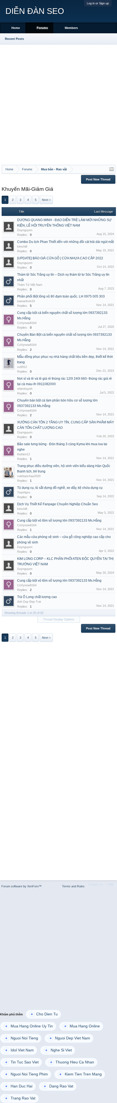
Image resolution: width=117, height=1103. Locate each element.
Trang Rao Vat (20, 1098)
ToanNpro (23, 492)
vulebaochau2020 (29, 476)
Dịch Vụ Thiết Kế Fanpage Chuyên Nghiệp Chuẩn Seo (57, 504)
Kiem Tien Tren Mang (80, 1074)
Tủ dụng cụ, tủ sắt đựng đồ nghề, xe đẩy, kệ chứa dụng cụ (60, 488)
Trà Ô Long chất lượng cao (37, 597)
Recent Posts (14, 38)
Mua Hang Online (82, 1026)
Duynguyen (24, 230)
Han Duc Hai (18, 1086)
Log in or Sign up (98, 3)
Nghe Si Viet (58, 1050)
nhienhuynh (24, 388)
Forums (42, 27)
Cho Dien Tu (44, 1014)
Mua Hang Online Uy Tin (29, 1026)
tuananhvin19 (26, 301)
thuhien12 (23, 454)
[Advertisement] (58, 103)
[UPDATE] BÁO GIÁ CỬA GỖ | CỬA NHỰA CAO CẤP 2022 (60, 258)
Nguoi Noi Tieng (21, 1038)
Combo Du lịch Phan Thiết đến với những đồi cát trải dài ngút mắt (65, 242)
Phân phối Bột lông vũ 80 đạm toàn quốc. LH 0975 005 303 (61, 296)
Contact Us (95, 884)
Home (15, 27)
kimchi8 (22, 246)
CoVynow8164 (26, 323)
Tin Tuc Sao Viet (22, 1062)
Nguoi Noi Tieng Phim (26, 1074)
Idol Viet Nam (19, 1050)
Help (110, 884)
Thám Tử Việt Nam (29, 284)
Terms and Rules (73, 886)
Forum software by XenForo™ (21, 886)
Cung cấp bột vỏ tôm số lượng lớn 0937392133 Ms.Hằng (59, 520)
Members (71, 27)
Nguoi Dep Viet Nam (70, 1038)
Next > (46, 199)
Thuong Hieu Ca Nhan (72, 1062)
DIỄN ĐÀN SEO (34, 11)
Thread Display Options (58, 619)
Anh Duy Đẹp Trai (29, 601)
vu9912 (22, 366)
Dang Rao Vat (58, 1086)
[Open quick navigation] (111, 169)
